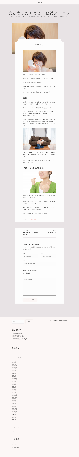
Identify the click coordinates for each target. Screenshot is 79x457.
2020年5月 (14, 386)
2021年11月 (14, 365)
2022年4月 (14, 361)
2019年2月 (14, 405)
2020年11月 (14, 379)
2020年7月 (14, 384)
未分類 (13, 431)
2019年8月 (14, 398)
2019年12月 (14, 394)
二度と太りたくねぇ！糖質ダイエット (39, 13)
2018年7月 (14, 416)
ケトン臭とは (52, 232)
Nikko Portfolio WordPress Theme (58, 320)
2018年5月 (14, 419)
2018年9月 (14, 412)
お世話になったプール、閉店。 (18, 336)
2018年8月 (14, 414)
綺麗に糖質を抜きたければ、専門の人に (20, 338)
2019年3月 (14, 403)
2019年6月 (14, 400)
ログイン (13, 442)
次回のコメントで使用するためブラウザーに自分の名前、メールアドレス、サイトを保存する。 (30, 272)
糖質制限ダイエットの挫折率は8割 (30, 233)
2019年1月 (14, 406)
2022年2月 (14, 364)
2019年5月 (14, 402)
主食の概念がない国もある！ (18, 335)
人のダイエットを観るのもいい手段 (19, 339)
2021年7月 (14, 368)
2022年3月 (14, 362)
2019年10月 (14, 397)
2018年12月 (14, 408)
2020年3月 (14, 389)
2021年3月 (14, 375)
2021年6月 (14, 370)
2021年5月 (14, 372)
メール (42, 253)
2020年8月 (14, 383)
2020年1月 (14, 392)
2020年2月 (14, 390)
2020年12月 (14, 378)
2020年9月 (14, 381)
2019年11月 (14, 395)
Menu (39, 2)
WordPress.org (15, 447)
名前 (24, 253)
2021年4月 (14, 373)
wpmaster (27, 220)
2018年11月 (14, 409)
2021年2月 (14, 376)
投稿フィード (14, 444)
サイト (24, 260)
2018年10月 (14, 411)
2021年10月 (14, 367)
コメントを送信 (30, 299)
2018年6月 (14, 417)
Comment (25, 276)
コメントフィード (15, 446)
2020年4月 (14, 387)
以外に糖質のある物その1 (17, 333)
